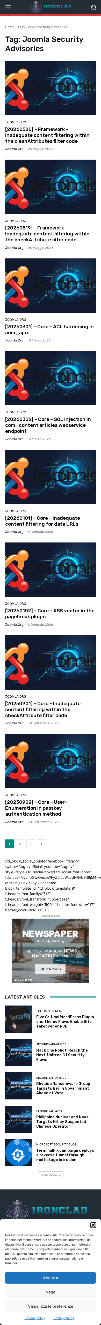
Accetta (50, 1277)
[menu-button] (8, 7)
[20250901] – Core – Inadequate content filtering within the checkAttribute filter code (43, 709)
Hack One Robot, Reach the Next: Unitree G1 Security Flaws (62, 1055)
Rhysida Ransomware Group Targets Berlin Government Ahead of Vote (63, 1088)
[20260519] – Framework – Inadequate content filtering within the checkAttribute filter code (47, 234)
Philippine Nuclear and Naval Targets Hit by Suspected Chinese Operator (63, 1122)
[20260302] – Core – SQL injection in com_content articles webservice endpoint (48, 425)
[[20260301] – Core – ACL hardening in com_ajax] (50, 285)
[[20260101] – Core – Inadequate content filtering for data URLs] (50, 477)
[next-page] (41, 843)
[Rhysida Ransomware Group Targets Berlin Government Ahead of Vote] (18, 1085)
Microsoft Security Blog (56, 1144)
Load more (49, 1175)
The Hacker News (49, 1011)
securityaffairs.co (51, 1044)
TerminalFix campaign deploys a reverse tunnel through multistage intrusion (65, 1155)
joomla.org (15, 122)
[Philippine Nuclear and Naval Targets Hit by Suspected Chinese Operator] (18, 1119)
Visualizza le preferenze (50, 1306)
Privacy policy (35, 1318)
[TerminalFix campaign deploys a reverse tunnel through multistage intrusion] (18, 1152)
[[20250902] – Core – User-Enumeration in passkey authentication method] (50, 761)
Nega (50, 1292)
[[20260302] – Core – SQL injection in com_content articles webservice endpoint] (50, 378)
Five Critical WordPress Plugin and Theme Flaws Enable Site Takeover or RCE (65, 1022)
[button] (93, 1225)
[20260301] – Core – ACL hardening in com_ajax (49, 330)
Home (9, 27)
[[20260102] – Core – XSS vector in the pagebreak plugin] (50, 569)
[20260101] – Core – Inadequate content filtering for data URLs (42, 521)
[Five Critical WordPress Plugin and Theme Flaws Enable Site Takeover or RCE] (18, 1019)
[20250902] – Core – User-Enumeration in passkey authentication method (36, 808)
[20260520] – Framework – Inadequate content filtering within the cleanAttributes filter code (47, 135)
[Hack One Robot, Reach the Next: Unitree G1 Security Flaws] (18, 1052)
